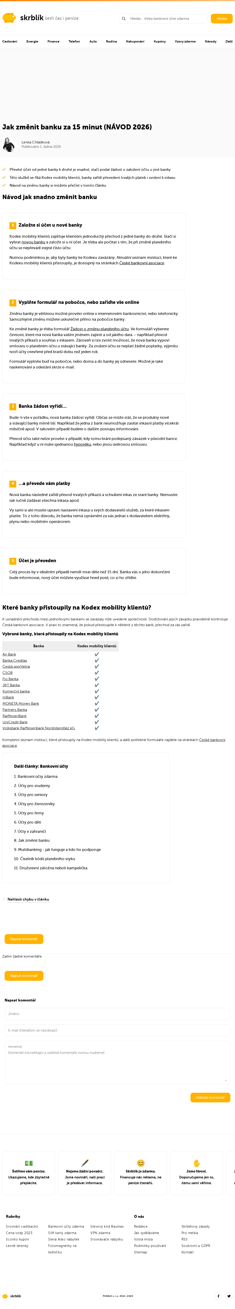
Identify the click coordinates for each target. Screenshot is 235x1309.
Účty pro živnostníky (36, 804)
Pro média (190, 1233)
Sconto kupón (17, 1239)
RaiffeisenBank (15, 716)
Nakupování (135, 41)
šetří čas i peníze (62, 18)
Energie (32, 41)
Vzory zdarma (185, 41)
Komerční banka (16, 691)
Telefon (74, 41)
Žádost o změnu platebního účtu (99, 329)
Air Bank (9, 654)
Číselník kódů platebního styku (47, 859)
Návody (210, 41)
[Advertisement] (117, 88)
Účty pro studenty (34, 786)
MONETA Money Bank (21, 704)
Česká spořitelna (16, 666)
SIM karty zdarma (62, 1233)
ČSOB (8, 673)
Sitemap (140, 1252)
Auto (93, 41)
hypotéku (82, 444)
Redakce (141, 1226)
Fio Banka (10, 679)
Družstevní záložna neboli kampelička (53, 868)
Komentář (15, 1046)
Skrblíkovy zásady (196, 1226)
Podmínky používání (150, 1246)
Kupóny (160, 41)
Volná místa (143, 1239)
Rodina (111, 41)
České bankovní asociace (141, 263)
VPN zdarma (100, 1233)
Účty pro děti (29, 822)
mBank (8, 697)
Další (229, 41)
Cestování (9, 41)
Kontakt (188, 1252)
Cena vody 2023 (19, 1233)
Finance (53, 41)
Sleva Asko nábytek (63, 1239)
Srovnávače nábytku (106, 1239)
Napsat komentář (24, 939)
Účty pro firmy (31, 813)
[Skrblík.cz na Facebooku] (218, 1296)
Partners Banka (15, 710)
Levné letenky (17, 1246)
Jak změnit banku (34, 840)
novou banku (33, 242)
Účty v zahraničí (32, 831)
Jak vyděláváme (146, 1233)
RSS (185, 1239)
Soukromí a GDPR (196, 1246)
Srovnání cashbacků (22, 1226)
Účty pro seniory (33, 795)
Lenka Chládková (36, 142)
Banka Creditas (15, 661)
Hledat (222, 18)
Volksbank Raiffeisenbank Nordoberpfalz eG (39, 728)
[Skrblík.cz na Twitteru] (229, 1296)
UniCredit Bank (15, 722)
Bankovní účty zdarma (38, 776)
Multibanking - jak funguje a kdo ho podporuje (59, 849)
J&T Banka (11, 685)
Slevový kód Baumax (107, 1226)
